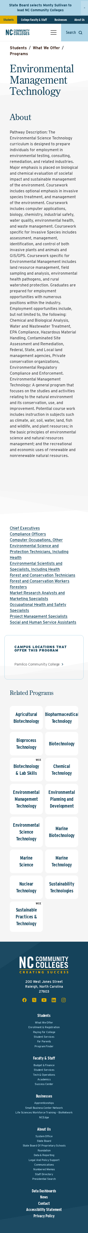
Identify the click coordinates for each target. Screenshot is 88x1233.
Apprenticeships (44, 1103)
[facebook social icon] (24, 1000)
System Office (43, 1136)
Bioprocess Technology (26, 743)
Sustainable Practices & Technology (26, 916)
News (44, 1197)
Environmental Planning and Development (61, 799)
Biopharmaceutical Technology (62, 717)
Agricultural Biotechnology (26, 717)
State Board (44, 1141)
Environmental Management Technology (26, 799)
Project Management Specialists (38, 616)
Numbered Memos (44, 1169)
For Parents (44, 1041)
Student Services (44, 1036)
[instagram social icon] (63, 1000)
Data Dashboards (44, 1191)
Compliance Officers (28, 534)
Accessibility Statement (44, 1210)
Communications (44, 1164)
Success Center (44, 1084)
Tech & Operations (44, 1074)
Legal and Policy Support (44, 1160)
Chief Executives (25, 528)
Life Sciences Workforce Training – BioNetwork (44, 1112)
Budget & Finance (43, 1065)
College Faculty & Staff (34, 20)
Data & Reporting (44, 1155)
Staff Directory (44, 1174)
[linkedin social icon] (53, 1000)
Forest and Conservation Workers (39, 581)
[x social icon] (34, 1000)
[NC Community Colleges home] (24, 32)
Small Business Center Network (44, 1108)
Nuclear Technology (26, 887)
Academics (44, 1079)
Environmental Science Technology (26, 832)
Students (8, 20)
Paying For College (44, 1032)
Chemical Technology (62, 769)
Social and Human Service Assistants (43, 622)
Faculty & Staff (44, 1058)
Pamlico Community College (37, 664)
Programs (19, 53)
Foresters (18, 587)
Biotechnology (62, 744)
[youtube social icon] (44, 1000)
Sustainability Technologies (61, 887)
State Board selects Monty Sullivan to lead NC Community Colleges (40, 7)
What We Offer (46, 48)
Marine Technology (62, 861)
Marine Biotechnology (62, 832)
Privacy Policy (43, 1216)
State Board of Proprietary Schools (44, 1145)
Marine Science (26, 861)
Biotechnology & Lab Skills (26, 769)
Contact (44, 1203)
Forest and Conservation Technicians (42, 575)
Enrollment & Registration (43, 1027)
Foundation (44, 1150)
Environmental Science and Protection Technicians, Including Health (39, 551)
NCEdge (44, 1117)
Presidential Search (44, 1179)
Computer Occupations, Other (36, 540)
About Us (79, 20)
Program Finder (43, 1046)
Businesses (61, 20)
